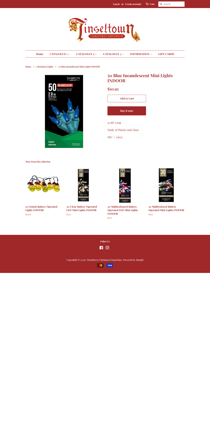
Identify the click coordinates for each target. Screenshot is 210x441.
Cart (152, 4)
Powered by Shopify (133, 259)
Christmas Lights (44, 66)
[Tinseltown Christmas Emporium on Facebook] (101, 248)
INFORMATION (140, 54)
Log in (116, 4)
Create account (133, 4)
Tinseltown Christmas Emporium (104, 259)
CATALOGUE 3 (112, 54)
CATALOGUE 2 (85, 54)
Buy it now (126, 110)
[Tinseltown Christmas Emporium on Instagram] (107, 248)
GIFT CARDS (166, 54)
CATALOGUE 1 (59, 54)
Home (39, 54)
